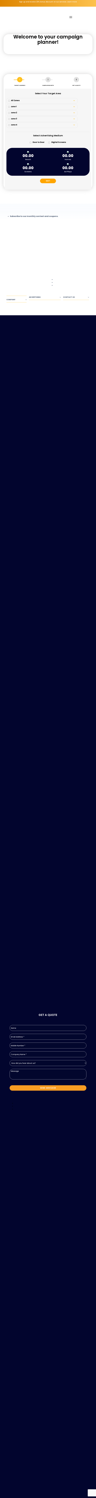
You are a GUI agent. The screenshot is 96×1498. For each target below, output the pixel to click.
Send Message (48, 1088)
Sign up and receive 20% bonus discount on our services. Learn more (48, 2)
